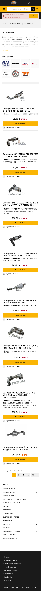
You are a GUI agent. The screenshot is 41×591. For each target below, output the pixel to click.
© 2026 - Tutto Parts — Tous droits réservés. (20, 587)
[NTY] (35, 63)
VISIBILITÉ (6, 527)
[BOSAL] (15, 63)
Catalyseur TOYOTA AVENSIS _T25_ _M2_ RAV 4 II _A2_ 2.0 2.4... (20, 347)
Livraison (6, 557)
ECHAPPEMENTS (9, 492)
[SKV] (15, 73)
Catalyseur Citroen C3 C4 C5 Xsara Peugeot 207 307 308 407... (20, 448)
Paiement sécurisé (10, 570)
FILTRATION (7, 510)
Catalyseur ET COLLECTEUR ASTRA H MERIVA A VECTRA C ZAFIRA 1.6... (20, 204)
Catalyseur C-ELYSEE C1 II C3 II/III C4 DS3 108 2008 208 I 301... (19, 110)
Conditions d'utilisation (12, 563)
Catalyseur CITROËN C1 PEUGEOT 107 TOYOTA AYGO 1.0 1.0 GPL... (20, 155)
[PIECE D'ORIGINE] (6, 73)
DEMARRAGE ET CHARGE (12, 531)
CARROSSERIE (8, 513)
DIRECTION (7, 524)
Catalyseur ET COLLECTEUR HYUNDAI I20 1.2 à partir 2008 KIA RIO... (20, 255)
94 (33, 475)
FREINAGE (6, 506)
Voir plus (5, 50)
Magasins (7, 580)
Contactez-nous (9, 574)
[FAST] (25, 63)
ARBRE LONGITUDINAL (11, 538)
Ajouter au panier (20, 123)
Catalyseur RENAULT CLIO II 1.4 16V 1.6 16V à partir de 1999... (19, 302)
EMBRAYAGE (7, 520)
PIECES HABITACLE (10, 496)
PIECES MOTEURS (9, 488)
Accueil (6, 484)
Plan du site (8, 577)
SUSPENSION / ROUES (11, 517)
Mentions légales (10, 560)
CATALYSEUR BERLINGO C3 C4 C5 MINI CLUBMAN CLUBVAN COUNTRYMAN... (19, 395)
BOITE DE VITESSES (10, 535)
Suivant (37, 475)
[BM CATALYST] (6, 63)
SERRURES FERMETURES (11, 503)
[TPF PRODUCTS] (25, 73)
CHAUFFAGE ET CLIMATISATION (14, 499)
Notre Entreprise (9, 567)
